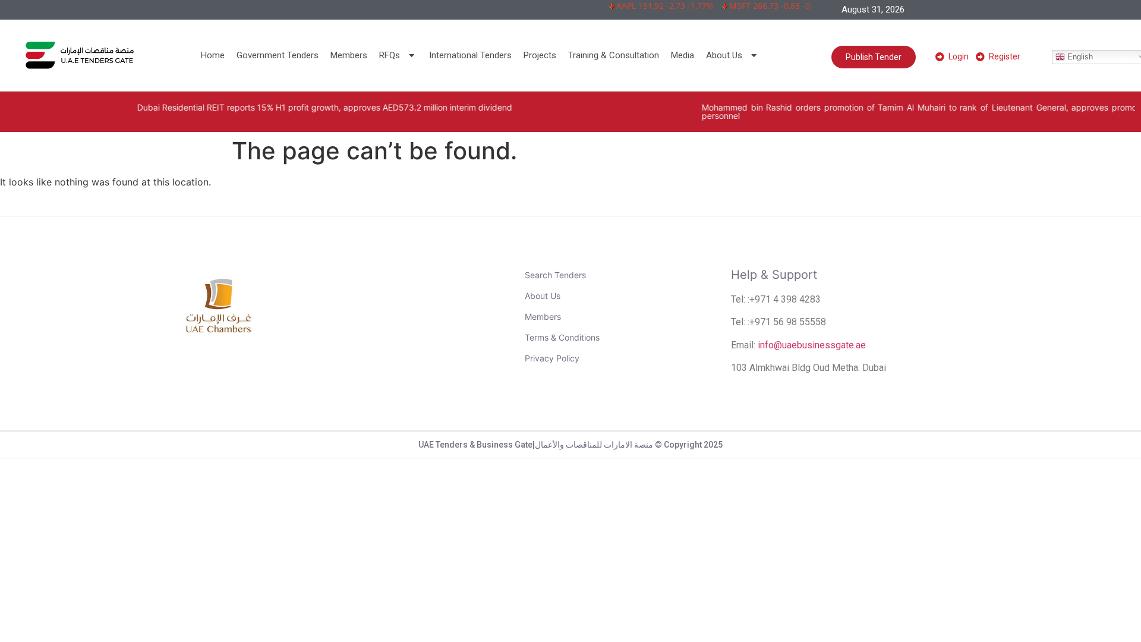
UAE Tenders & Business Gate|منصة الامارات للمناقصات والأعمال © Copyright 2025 (570, 444)
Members (348, 55)
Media (682, 55)
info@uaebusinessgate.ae (812, 345)
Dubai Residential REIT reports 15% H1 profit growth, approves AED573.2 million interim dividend (285, 107)
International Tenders (470, 55)
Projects (540, 55)
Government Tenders (278, 55)
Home (213, 55)
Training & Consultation (613, 55)
